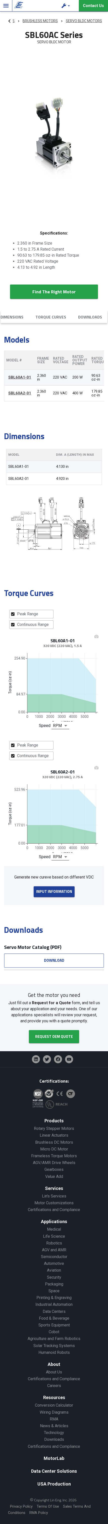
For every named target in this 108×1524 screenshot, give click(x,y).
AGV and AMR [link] (54, 1250)
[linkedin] (36, 1059)
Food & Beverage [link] (54, 1318)
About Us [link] (54, 1372)
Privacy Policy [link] (21, 1506)
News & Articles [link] (54, 1425)
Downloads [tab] (90, 317)
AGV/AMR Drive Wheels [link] (54, 1162)
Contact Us (93, 5)
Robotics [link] (54, 1243)
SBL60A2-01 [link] (19, 393)
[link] (17, 6)
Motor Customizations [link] (54, 1202)
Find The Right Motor (54, 291)
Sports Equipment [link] (54, 1325)
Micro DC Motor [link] (54, 1149)
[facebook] (58, 1059)
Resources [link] (54, 1397)
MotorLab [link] (54, 1458)
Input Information (54, 891)
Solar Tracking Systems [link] (54, 1345)
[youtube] (69, 1059)
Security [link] (54, 1277)
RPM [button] (57, 725)
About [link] (54, 1364)
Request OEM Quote (54, 1036)
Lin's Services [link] (54, 1196)
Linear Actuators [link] (54, 1135)
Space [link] (54, 1290)
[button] (66, 5)
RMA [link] (54, 1419)
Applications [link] (54, 1221)
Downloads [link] (54, 1439)
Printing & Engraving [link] (54, 1297)
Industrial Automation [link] (54, 1304)
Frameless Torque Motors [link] (54, 1155)
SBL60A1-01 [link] (19, 377)
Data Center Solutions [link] (54, 1471)
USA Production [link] (54, 1484)
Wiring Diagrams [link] (54, 1412)
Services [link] (54, 1188)
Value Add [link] (54, 1176)
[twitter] (47, 1059)
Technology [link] (54, 1432)
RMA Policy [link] (38, 1513)
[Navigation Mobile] (6, 6)
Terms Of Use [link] (48, 1506)
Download (54, 960)
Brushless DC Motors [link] (54, 1142)
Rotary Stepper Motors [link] (54, 1128)
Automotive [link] (54, 1263)
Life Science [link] (54, 1236)
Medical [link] (54, 1229)
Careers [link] (54, 1385)
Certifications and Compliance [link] (54, 1209)
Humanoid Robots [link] (54, 1352)
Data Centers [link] (54, 1311)
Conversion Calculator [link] (54, 1405)
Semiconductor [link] (54, 1256)
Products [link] (54, 1120)
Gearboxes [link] (54, 1169)
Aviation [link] (54, 1270)
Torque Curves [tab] (50, 317)
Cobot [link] (54, 1331)
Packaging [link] (54, 1284)
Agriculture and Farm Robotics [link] (54, 1338)
